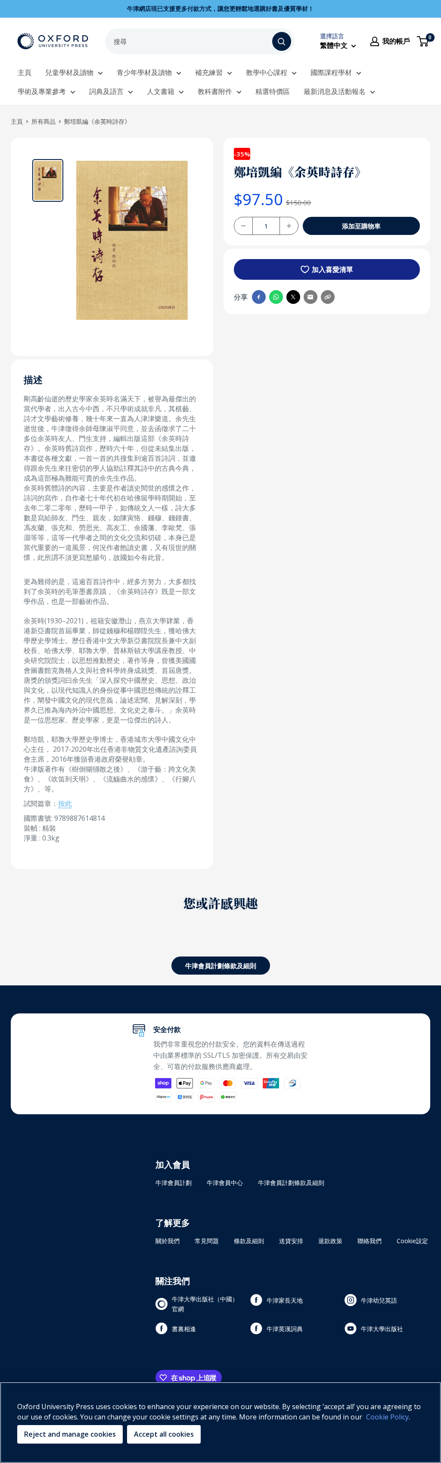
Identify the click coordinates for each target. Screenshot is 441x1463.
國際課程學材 (331, 72)
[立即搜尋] (281, 41)
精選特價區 (272, 91)
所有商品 (43, 121)
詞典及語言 (106, 91)
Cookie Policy (387, 1417)
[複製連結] (328, 297)
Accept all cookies (164, 1434)
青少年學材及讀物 (144, 72)
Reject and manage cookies (70, 1434)
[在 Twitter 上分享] (293, 297)
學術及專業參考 (42, 91)
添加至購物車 (361, 226)
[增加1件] (289, 225)
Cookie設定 (412, 1241)
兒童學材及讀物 (69, 72)
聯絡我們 (369, 1241)
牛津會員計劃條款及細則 (220, 965)
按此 (65, 803)
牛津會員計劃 (173, 1183)
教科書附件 (215, 91)
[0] (423, 41)
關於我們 (167, 1241)
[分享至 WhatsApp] (276, 297)
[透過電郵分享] (310, 297)
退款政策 (330, 1241)
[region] (220, 1422)
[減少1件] (243, 225)
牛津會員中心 (225, 1183)
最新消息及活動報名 (335, 91)
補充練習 (209, 72)
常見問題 (207, 1241)
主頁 (24, 72)
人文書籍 (160, 91)
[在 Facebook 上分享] (259, 297)
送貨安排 (291, 1241)
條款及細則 (249, 1241)
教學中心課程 (266, 72)
